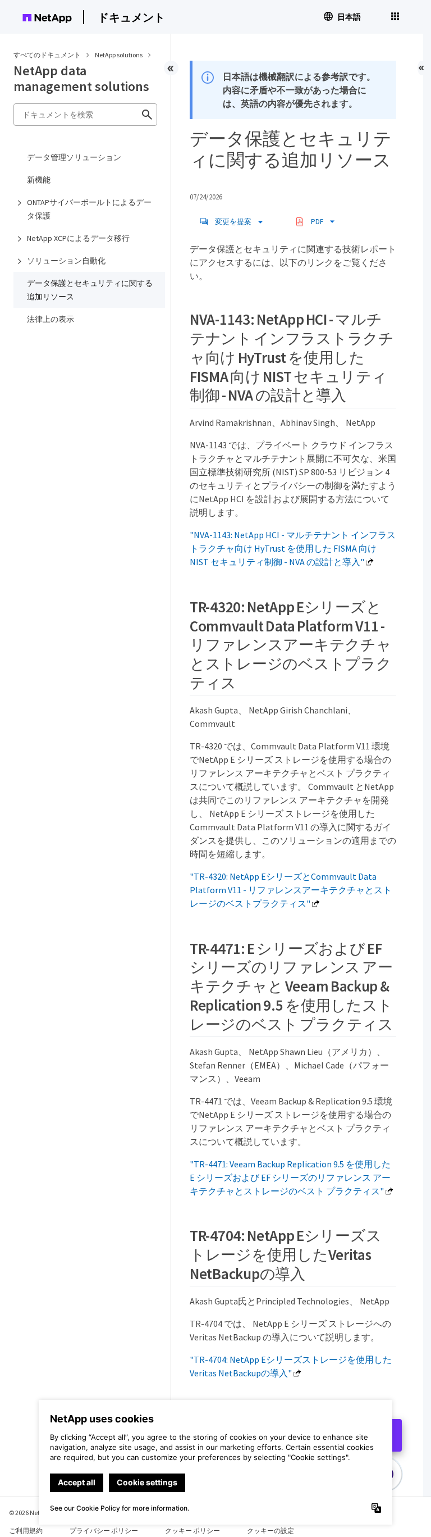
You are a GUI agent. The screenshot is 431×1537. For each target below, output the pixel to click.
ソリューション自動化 (66, 261)
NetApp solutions (119, 55)
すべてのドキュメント (47, 55)
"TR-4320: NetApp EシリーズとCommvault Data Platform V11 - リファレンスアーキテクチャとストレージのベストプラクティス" (291, 890)
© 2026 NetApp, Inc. (36, 1512)
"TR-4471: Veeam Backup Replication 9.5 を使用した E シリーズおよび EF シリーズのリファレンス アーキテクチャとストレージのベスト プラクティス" (290, 1177)
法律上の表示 (50, 319)
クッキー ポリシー (192, 1530)
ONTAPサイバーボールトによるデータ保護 (89, 209)
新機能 (39, 180)
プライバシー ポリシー (104, 1530)
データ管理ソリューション (74, 157)
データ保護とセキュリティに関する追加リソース (90, 290)
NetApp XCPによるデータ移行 (78, 238)
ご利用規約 (26, 1530)
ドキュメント (131, 17)
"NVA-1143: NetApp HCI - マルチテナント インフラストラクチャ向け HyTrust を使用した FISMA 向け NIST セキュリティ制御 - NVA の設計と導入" (293, 548)
